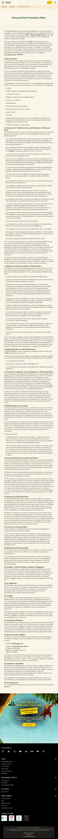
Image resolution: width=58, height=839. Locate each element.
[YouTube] (20, 751)
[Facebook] (2, 751)
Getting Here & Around (7, 808)
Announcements (5, 798)
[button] (3, 2)
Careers (3, 773)
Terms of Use (23, 829)
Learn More (29, 724)
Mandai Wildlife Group (6, 761)
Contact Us (4, 805)
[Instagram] (8, 751)
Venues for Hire (5, 780)
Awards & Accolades (6, 771)
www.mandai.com (10, 55)
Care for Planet (5, 766)
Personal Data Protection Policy (29, 836)
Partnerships (4, 782)
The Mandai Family (6, 764)
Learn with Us (4, 791)
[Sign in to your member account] (55, 2)
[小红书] (31, 751)
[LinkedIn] (26, 751)
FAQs (2, 801)
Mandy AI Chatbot (5, 803)
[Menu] (2, 2)
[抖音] (43, 751)
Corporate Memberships (7, 785)
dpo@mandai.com (17, 643)
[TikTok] (14, 751)
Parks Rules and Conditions (29, 833)
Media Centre (4, 769)
